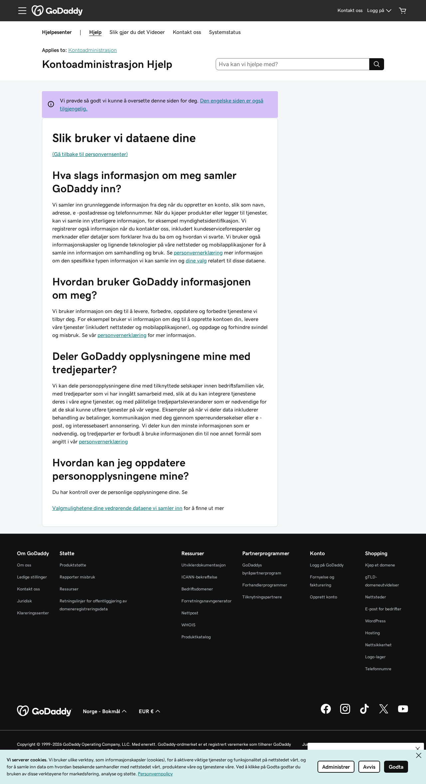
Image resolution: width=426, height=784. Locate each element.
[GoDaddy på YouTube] (403, 712)
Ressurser (69, 589)
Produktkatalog (196, 637)
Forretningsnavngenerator (206, 601)
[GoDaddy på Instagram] (345, 712)
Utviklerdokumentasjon (203, 565)
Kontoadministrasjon (92, 50)
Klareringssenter (33, 613)
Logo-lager (375, 657)
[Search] (376, 64)
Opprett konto (323, 597)
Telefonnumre (378, 669)
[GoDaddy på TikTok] (364, 712)
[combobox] (293, 64)
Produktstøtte (73, 565)
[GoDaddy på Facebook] (326, 712)
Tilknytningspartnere (262, 597)
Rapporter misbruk (77, 577)
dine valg (196, 260)
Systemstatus (225, 32)
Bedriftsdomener (197, 589)
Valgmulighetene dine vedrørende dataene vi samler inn (117, 508)
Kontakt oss (187, 32)
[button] (418, 749)
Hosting (372, 633)
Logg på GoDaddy (326, 565)
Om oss (24, 565)
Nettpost (189, 613)
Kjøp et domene (380, 565)
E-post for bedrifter (383, 609)
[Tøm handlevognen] (402, 10)
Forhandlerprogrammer (264, 585)
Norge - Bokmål (101, 711)
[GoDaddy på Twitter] (384, 712)
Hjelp (95, 32)
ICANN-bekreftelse (199, 577)
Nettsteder (375, 597)
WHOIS (188, 625)
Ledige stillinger (32, 577)
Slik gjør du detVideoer (137, 32)
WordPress (375, 621)
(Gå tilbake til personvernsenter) (90, 154)
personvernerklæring (198, 252)
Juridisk (24, 601)
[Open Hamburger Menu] (19, 10)
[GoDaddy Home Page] (44, 711)
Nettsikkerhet (378, 645)
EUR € (146, 711)
